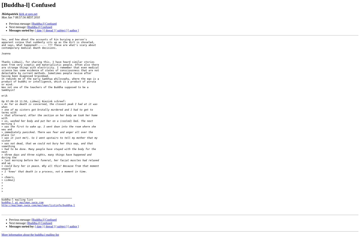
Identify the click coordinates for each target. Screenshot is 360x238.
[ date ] (39, 30)
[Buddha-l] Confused (44, 23)
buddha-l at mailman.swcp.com (23, 202)
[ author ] (73, 30)
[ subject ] (61, 30)
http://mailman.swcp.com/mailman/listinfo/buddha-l (38, 205)
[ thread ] (49, 30)
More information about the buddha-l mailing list (30, 234)
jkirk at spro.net (28, 14)
